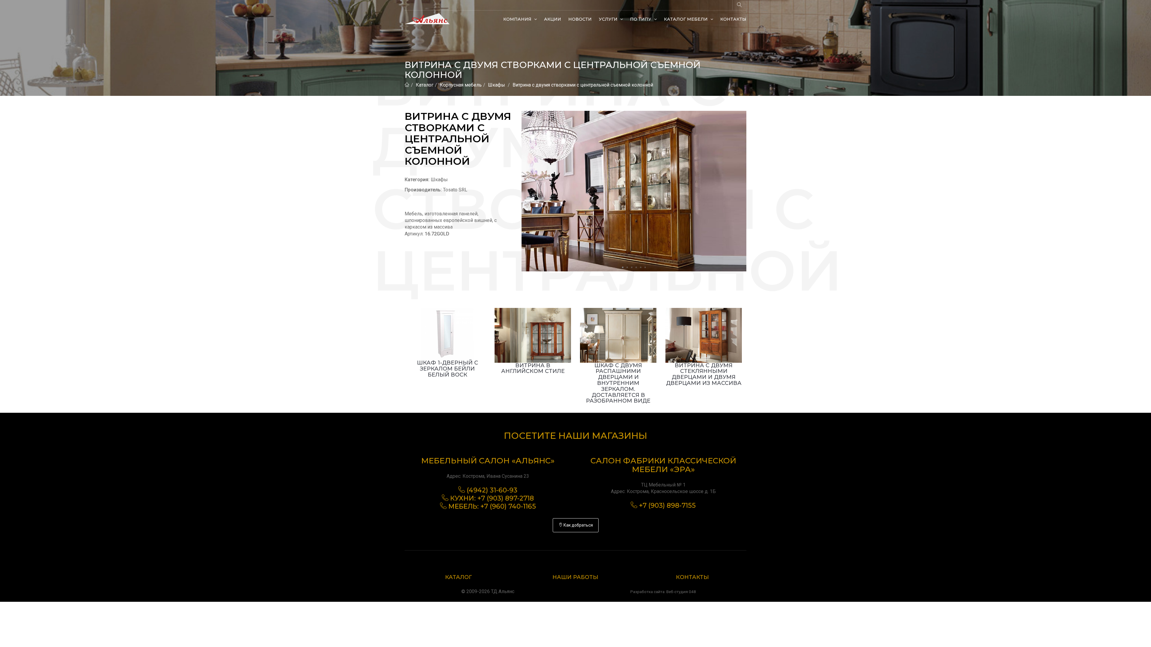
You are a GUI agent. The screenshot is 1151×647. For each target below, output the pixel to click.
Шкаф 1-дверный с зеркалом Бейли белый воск (447, 368)
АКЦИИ (552, 19)
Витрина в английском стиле (533, 368)
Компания (518, 19)
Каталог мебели (686, 19)
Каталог (424, 85)
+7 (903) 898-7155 (667, 505)
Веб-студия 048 (681, 591)
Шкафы (496, 85)
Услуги (609, 19)
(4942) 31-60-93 (492, 490)
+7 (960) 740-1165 (508, 506)
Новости (580, 19)
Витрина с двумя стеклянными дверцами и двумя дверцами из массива (704, 374)
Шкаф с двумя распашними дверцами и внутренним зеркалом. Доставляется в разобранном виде (618, 383)
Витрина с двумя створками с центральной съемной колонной (583, 85)
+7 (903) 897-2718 (505, 498)
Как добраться (578, 525)
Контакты (733, 19)
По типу (641, 19)
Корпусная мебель (461, 85)
